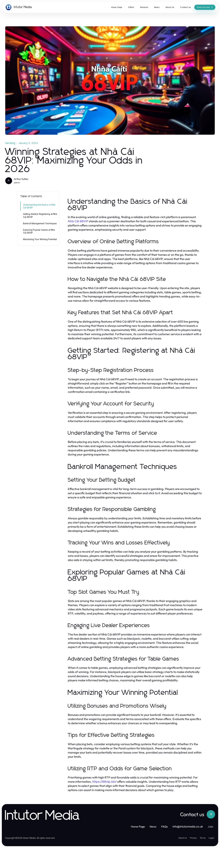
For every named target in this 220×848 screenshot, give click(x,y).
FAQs (164, 826)
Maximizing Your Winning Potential (40, 239)
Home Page (138, 826)
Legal (211, 837)
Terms (203, 837)
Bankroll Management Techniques (40, 223)
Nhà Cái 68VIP (78, 221)
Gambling (10, 143)
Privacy (193, 837)
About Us (182, 837)
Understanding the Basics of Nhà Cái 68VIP (39, 206)
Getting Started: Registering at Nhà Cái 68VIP (40, 215)
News (153, 826)
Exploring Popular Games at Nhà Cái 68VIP (39, 231)
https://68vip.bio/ (104, 781)
